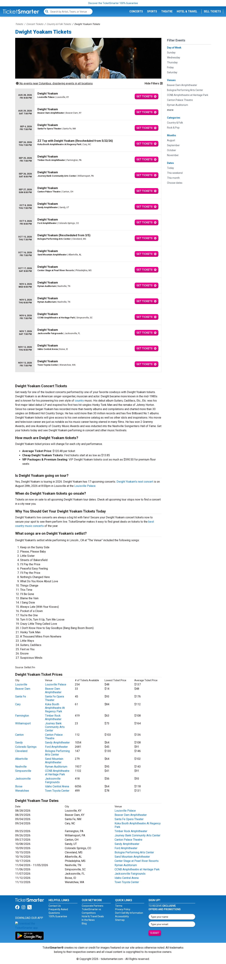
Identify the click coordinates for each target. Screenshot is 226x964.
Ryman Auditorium (56, 766)
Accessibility (122, 916)
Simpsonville (23, 771)
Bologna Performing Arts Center (57, 752)
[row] (88, 96)
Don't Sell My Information (129, 912)
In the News (88, 920)
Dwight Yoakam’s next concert (135, 481)
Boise (18, 786)
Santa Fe (20, 696)
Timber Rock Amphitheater (53, 717)
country (79, 400)
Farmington (22, 715)
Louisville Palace (85, 486)
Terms (118, 905)
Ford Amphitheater (56, 746)
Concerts (136, 11)
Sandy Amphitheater (57, 742)
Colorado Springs (26, 746)
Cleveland (21, 751)
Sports (152, 11)
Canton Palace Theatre (54, 736)
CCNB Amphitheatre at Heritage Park (57, 772)
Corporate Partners (92, 905)
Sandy (19, 742)
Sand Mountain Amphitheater (54, 760)
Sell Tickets (212, 11)
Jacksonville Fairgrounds (53, 780)
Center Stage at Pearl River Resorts (137, 861)
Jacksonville (23, 778)
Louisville (21, 684)
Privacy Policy (122, 909)
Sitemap (120, 920)
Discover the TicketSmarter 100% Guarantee (113, 3)
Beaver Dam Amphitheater (53, 690)
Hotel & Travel (187, 11)
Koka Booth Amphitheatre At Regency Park (55, 708)
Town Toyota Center (57, 790)
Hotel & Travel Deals (93, 916)
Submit (154, 933)
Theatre (167, 11)
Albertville (21, 758)
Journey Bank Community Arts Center (55, 727)
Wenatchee (22, 790)
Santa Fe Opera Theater (129, 819)
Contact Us (55, 905)
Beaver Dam (22, 688)
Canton (19, 734)
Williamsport (23, 723)
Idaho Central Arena (57, 786)
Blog (84, 923)
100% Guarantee (58, 916)
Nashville (21, 766)
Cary (18, 704)
